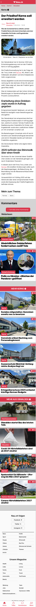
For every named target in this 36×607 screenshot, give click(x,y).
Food (20, 570)
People (5, 540)
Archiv (4, 552)
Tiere (4, 573)
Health (4, 563)
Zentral (9, 6)
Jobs (4, 588)
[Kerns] (18, 9)
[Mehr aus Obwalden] (18, 399)
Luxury (21, 567)
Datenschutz (6, 590)
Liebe (4, 567)
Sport (4, 537)
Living (21, 563)
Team (20, 585)
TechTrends (22, 576)
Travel (21, 573)
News (4, 533)
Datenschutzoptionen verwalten (10, 593)
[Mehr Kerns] (18, 288)
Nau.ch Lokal (10, 23)
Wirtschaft (22, 540)
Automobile (6, 576)
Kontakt (21, 588)
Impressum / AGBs (24, 590)
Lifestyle (5, 549)
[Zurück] (1, 2)
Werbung (5, 585)
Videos (5, 543)
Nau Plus (21, 543)
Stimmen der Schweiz (25, 546)
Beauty (5, 579)
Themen (21, 549)
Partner (18, 72)
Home (3, 6)
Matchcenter (22, 537)
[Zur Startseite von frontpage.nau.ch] (18, 2)
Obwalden (16, 6)
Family (4, 570)
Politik (21, 533)
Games (5, 546)
